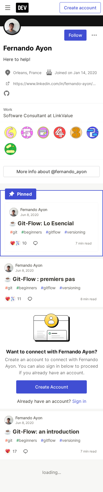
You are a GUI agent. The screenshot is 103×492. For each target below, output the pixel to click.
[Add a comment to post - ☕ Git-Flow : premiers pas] (31, 299)
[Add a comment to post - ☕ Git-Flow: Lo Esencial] (36, 243)
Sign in (79, 401)
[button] (10, 132)
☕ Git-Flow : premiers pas (39, 279)
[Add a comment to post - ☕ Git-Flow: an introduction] (26, 451)
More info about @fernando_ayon (51, 171)
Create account (80, 7)
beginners (31, 232)
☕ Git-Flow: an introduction (41, 431)
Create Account (51, 387)
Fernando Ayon (33, 209)
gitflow (53, 232)
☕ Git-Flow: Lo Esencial (41, 223)
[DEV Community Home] (22, 7)
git (13, 232)
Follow (75, 35)
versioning (75, 232)
